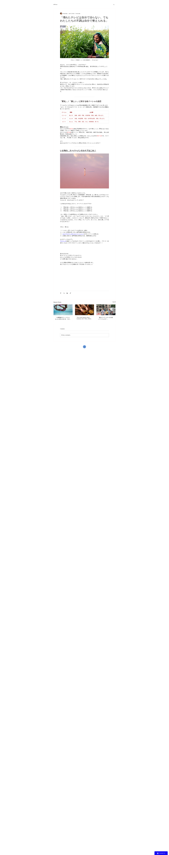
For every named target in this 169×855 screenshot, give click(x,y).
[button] (113, 4)
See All (114, 301)
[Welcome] (84, 346)
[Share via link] (70, 293)
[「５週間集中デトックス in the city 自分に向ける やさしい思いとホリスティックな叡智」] (63, 309)
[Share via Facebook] (60, 293)
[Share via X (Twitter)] (64, 293)
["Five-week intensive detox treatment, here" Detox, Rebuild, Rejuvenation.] (84, 309)
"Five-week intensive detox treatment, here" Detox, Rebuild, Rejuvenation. (84, 318)
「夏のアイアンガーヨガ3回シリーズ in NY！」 (105, 318)
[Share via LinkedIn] (67, 293)
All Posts (55, 4)
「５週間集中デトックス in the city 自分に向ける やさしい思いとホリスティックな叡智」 (63, 318)
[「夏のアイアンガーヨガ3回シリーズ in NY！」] (105, 309)
